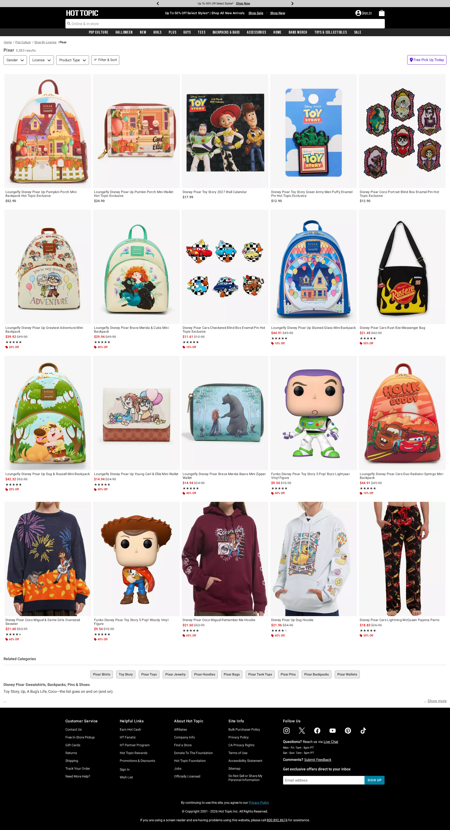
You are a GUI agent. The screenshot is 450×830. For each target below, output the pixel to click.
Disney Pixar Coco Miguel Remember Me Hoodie (219, 620)
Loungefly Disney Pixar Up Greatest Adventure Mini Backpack (44, 329)
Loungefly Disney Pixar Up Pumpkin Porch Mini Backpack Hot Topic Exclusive (41, 194)
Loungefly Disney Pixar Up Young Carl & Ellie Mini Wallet (136, 474)
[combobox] (225, 23)
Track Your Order (77, 768)
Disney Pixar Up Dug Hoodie (292, 620)
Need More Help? (77, 776)
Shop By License (45, 42)
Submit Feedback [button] (317, 760)
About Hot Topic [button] (188, 721)
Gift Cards (72, 745)
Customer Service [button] (81, 721)
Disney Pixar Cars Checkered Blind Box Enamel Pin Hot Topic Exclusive (224, 329)
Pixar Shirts (101, 674)
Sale (357, 32)
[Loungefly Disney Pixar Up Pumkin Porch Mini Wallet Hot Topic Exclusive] (136, 131)
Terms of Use (237, 753)
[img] (286, 730)
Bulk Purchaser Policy (244, 729)
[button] (364, 13)
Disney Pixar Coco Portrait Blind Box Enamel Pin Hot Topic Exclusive (399, 194)
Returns (71, 753)
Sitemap (234, 768)
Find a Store (183, 745)
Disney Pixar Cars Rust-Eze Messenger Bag (392, 328)
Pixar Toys (149, 674)
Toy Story (126, 674)
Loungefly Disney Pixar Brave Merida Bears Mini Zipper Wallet (224, 476)
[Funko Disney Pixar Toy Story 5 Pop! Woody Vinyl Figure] (136, 559)
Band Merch (298, 32)
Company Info (184, 737)
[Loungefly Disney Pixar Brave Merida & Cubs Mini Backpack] (136, 267)
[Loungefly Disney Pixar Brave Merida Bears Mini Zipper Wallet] (225, 413)
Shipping (71, 761)
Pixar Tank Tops (260, 674)
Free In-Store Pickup (80, 737)
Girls (157, 32)
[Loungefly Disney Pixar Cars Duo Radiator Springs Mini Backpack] (402, 413)
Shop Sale (256, 13)
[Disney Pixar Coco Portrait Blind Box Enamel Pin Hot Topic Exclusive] (402, 131)
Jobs (177, 768)
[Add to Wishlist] (86, 78)
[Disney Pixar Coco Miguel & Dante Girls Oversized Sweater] (47, 559)
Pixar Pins (288, 674)
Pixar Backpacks (316, 674)
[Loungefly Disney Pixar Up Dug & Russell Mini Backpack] (47, 413)
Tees (201, 32)
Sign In (125, 769)
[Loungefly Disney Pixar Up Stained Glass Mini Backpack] (313, 267)
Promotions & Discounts (137, 761)
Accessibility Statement (245, 761)
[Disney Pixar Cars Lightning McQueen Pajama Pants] (402, 559)
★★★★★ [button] (13, 342)
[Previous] (157, 3)
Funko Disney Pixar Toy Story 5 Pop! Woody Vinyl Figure (131, 622)
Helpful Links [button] (132, 721)
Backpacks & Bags (226, 32)
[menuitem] (382, 13)
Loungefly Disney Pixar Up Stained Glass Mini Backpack (313, 328)
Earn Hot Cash (130, 729)
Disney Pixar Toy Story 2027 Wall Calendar (215, 192)
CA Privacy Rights (241, 745)
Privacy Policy (238, 737)
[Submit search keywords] (69, 23)
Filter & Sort (107, 60)
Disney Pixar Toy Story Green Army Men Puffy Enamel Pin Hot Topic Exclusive (311, 194)
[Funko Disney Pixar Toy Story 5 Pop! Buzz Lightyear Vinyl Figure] (313, 413)
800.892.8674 (277, 820)
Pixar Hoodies (204, 674)
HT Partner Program (135, 745)
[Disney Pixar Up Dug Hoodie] (313, 559)
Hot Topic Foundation (190, 761)
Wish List (126, 777)
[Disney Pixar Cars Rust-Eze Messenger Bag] (402, 267)
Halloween (124, 32)
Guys (187, 32)
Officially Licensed (187, 776)
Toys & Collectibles (330, 32)
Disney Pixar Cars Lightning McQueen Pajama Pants (399, 620)
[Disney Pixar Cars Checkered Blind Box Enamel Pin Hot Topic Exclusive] (225, 267)
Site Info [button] (236, 721)
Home (277, 32)
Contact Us (73, 729)
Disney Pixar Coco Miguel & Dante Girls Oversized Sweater (42, 622)
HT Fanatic (128, 737)
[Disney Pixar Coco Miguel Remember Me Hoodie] (225, 559)
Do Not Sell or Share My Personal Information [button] (245, 778)
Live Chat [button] (331, 742)
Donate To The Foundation (193, 753)
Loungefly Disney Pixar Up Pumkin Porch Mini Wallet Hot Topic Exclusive (133, 194)
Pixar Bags (232, 674)
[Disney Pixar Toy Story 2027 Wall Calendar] (225, 131)
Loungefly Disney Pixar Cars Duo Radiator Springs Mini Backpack (401, 476)
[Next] (292, 3)
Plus (172, 32)
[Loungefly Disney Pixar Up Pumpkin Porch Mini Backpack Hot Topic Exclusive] (47, 131)
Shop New (277, 13)
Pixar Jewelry (175, 674)
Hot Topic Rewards (133, 753)
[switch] (426, 60)
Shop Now (242, 3)
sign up (374, 780)
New (143, 32)
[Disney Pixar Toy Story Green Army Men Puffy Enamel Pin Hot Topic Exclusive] (313, 131)
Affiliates (180, 729)
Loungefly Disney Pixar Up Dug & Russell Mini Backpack (47, 474)
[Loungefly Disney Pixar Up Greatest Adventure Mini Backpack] (47, 267)
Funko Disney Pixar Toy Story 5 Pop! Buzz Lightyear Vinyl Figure (310, 476)
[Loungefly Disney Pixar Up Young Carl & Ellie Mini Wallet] (136, 413)
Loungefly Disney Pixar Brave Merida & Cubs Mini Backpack (131, 329)
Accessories (256, 32)
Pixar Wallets (347, 674)
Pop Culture (98, 32)
